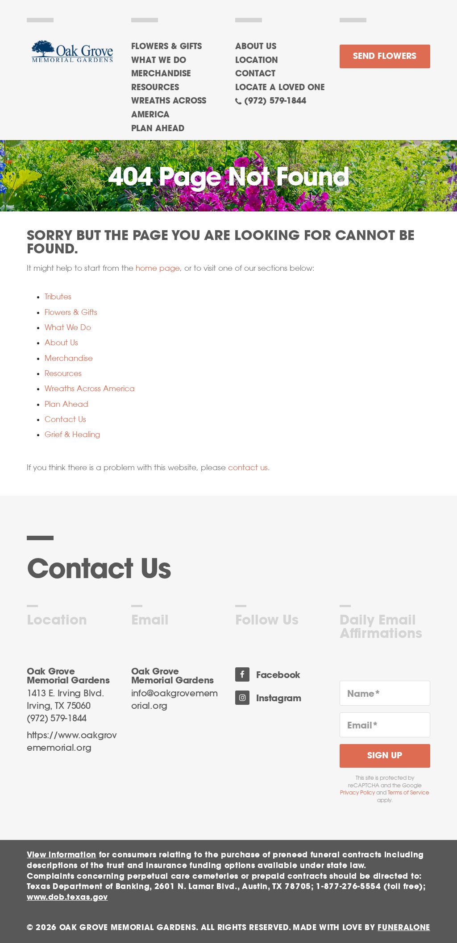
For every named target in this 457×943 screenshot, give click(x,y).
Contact (255, 74)
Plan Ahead (66, 404)
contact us (248, 467)
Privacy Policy (357, 793)
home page (158, 268)
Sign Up (384, 756)
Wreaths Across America (90, 388)
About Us (255, 47)
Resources (63, 373)
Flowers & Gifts (71, 312)
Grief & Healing (72, 434)
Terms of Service (408, 793)
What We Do (68, 327)
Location (256, 61)
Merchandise (69, 358)
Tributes (58, 296)
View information (61, 855)
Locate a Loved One (280, 88)
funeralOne (404, 927)
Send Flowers (384, 56)
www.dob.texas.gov (67, 897)
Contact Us (65, 419)
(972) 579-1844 (275, 101)
